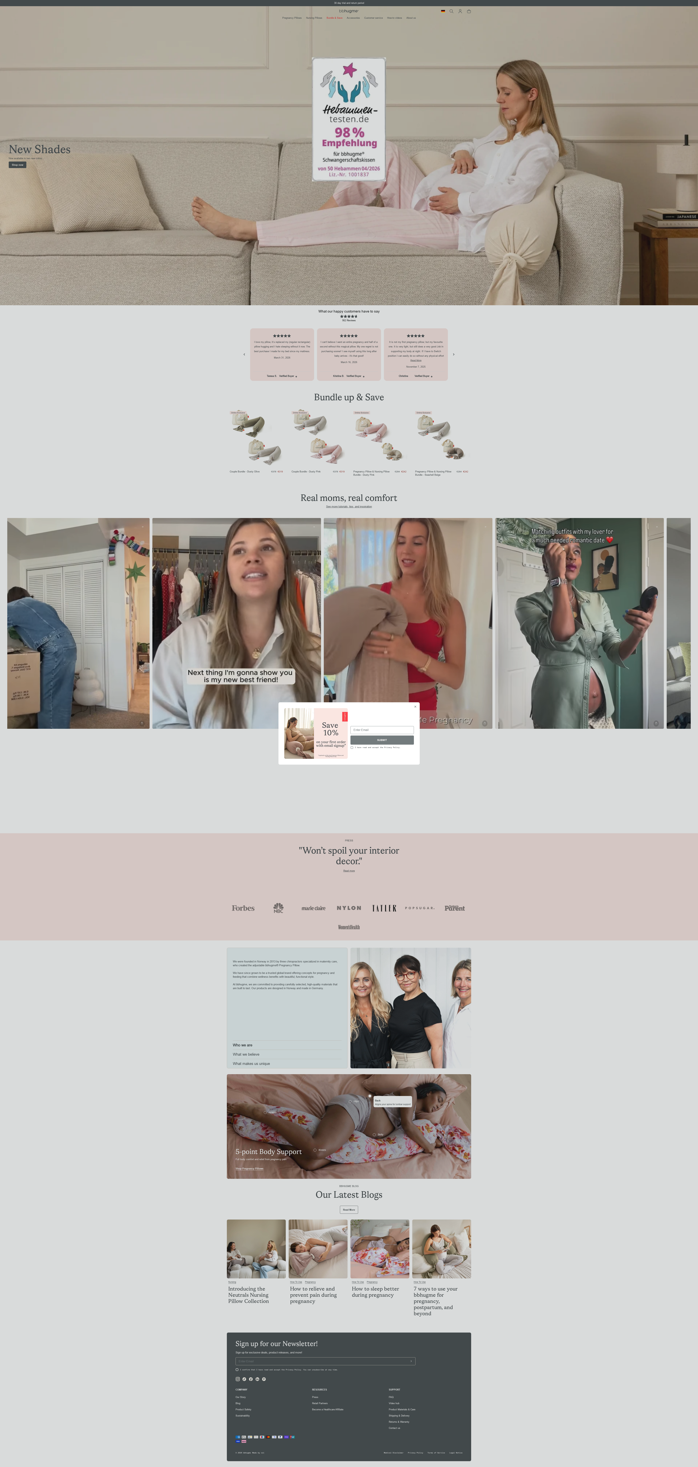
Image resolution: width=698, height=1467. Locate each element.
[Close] (415, 707)
